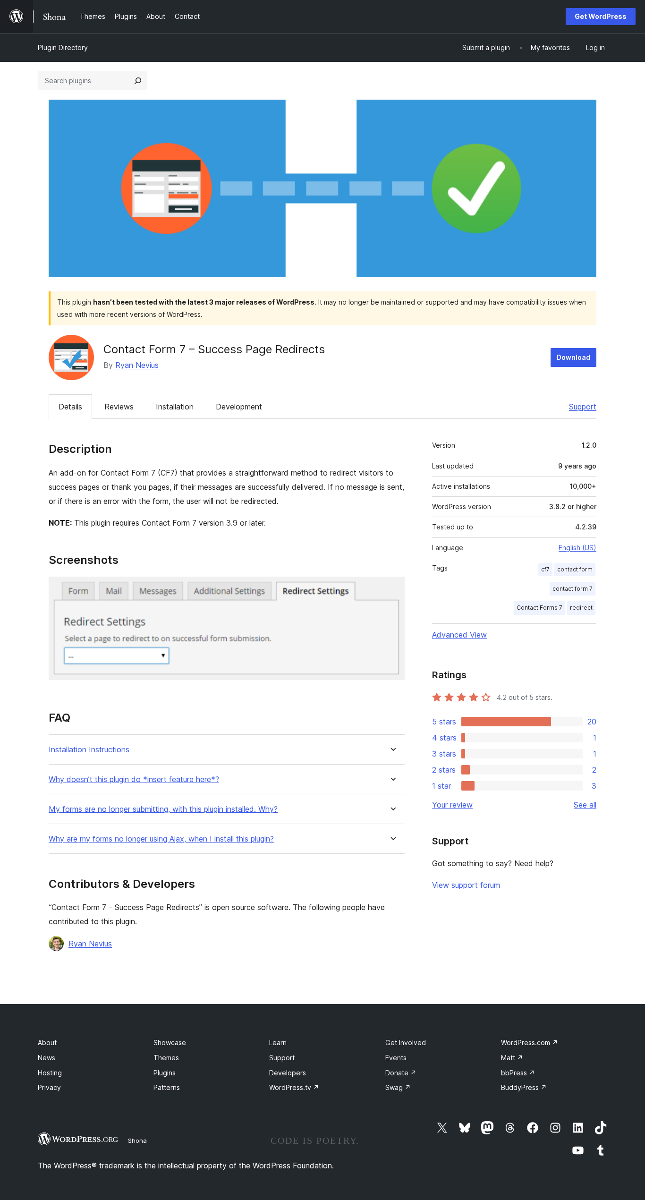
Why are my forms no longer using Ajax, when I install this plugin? (161, 838)
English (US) (577, 548)
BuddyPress (524, 1087)
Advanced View (459, 634)
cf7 (545, 569)
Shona (137, 1140)
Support (582, 406)
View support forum (466, 885)
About (47, 1042)
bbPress (518, 1073)
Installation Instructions (89, 749)
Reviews (119, 406)
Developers (287, 1073)
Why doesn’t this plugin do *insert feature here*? (134, 779)
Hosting (50, 1073)
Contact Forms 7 (539, 607)
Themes (166, 1058)
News (46, 1058)
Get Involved (405, 1042)
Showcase (169, 1042)
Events (396, 1058)
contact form (575, 569)
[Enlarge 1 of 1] (392, 589)
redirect (581, 607)
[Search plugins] (137, 80)
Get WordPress (601, 16)
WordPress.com (529, 1042)
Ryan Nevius (137, 365)
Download (573, 357)
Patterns (166, 1087)
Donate (400, 1073)
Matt (512, 1058)
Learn (278, 1042)
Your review (452, 804)
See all (585, 804)
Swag (398, 1087)
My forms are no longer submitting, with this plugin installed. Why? (163, 809)
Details (70, 406)
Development (239, 406)
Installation (175, 406)
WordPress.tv (294, 1087)
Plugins (164, 1073)
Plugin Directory (63, 47)
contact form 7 (572, 588)
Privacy (49, 1087)
